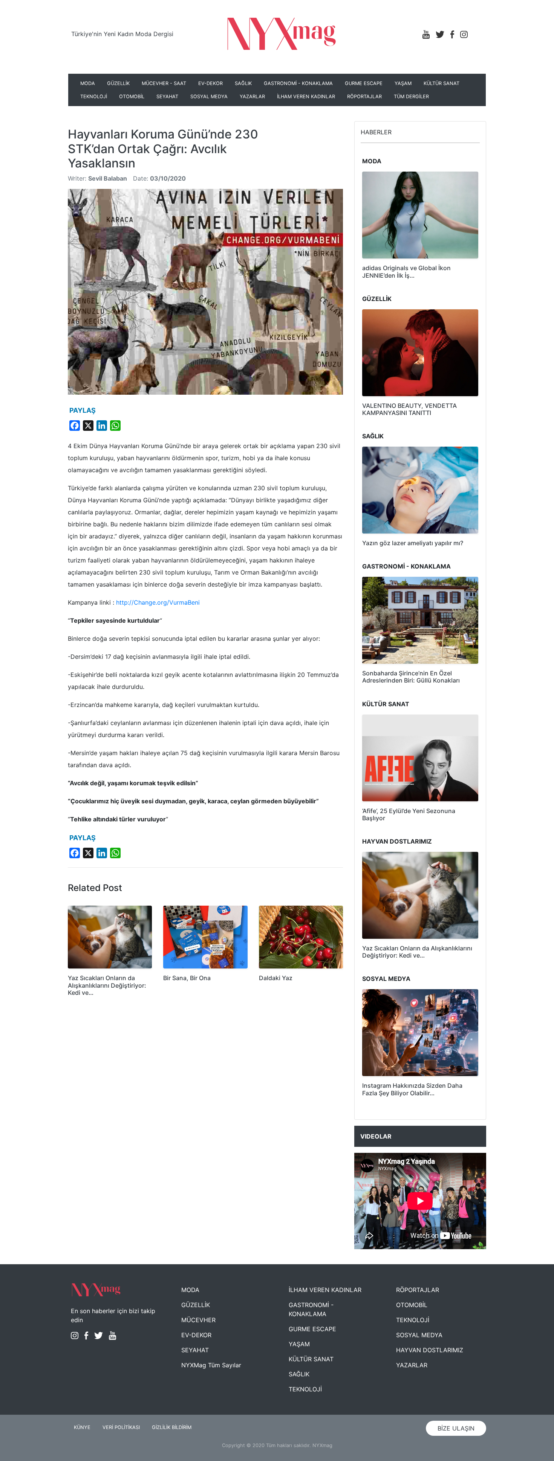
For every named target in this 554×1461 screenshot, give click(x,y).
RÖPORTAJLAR (364, 96)
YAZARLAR (252, 96)
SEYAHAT (167, 96)
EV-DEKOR (210, 83)
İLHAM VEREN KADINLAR (306, 96)
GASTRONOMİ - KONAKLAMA (298, 83)
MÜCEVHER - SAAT (164, 83)
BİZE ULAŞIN (456, 1428)
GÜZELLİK (118, 83)
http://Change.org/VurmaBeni (158, 602)
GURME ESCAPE (364, 83)
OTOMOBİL (131, 96)
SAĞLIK (243, 83)
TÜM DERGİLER (411, 96)
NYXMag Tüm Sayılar (211, 1365)
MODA (87, 83)
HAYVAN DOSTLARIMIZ (429, 1350)
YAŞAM (403, 83)
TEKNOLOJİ (93, 96)
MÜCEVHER (198, 1320)
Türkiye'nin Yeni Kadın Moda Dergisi (122, 34)
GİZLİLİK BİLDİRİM (171, 1427)
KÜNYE (82, 1427)
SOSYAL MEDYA (209, 96)
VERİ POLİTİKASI (121, 1427)
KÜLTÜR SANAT (441, 83)
